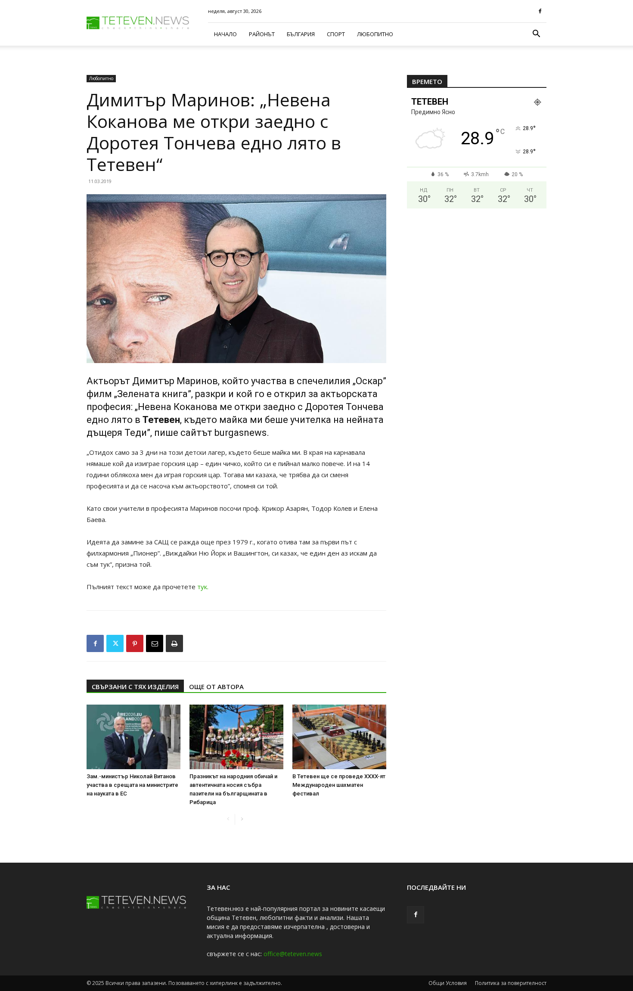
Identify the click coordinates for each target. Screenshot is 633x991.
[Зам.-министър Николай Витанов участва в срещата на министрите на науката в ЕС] (133, 737)
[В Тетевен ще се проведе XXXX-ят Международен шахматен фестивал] (339, 737)
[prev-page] (228, 819)
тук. (202, 586)
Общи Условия (447, 983)
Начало (225, 34)
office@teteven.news (293, 954)
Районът (262, 34)
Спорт (336, 34)
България (301, 34)
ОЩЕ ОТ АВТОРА (216, 686)
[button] (536, 35)
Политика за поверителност (510, 983)
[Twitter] (115, 643)
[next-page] (241, 819)
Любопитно (375, 34)
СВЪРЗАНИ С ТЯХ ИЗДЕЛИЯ (135, 686)
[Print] (174, 643)
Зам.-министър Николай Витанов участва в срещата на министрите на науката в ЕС (132, 785)
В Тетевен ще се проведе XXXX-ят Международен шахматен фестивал (338, 785)
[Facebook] (540, 11)
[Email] (154, 643)
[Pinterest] (134, 643)
